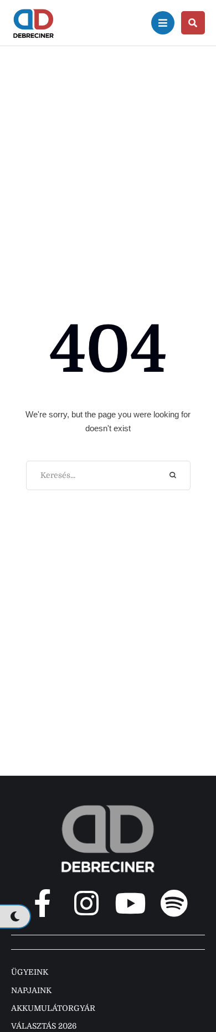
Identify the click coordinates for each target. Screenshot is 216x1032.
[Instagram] (86, 903)
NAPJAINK (31, 990)
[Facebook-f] (42, 903)
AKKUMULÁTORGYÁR (53, 1008)
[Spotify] (174, 903)
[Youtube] (130, 903)
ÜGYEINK (29, 972)
